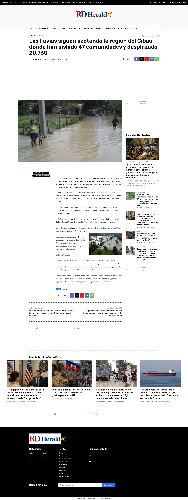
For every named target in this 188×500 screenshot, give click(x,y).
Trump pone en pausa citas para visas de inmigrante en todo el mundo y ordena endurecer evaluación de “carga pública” (147, 219)
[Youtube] (164, 2)
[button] (155, 28)
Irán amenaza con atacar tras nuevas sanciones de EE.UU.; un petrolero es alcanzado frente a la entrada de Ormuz (159, 394)
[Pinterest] (146, 59)
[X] (160, 2)
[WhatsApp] (156, 59)
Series (128, 161)
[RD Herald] (31, 59)
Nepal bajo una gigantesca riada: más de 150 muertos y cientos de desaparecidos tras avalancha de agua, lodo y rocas (147, 200)
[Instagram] (155, 2)
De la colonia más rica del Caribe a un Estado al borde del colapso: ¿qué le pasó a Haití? (147, 237)
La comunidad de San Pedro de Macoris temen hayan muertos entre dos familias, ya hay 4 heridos (51, 313)
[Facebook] (151, 2)
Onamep (65, 289)
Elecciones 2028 (141, 192)
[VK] (151, 59)
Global (31, 35)
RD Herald (39, 59)
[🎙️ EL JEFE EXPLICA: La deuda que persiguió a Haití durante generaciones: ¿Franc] (142, 149)
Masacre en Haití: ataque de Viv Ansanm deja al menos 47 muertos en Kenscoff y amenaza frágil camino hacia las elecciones (147, 254)
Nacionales (39, 35)
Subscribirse (108, 485)
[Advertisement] (94, 78)
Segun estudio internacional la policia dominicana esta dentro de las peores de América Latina (102, 313)
